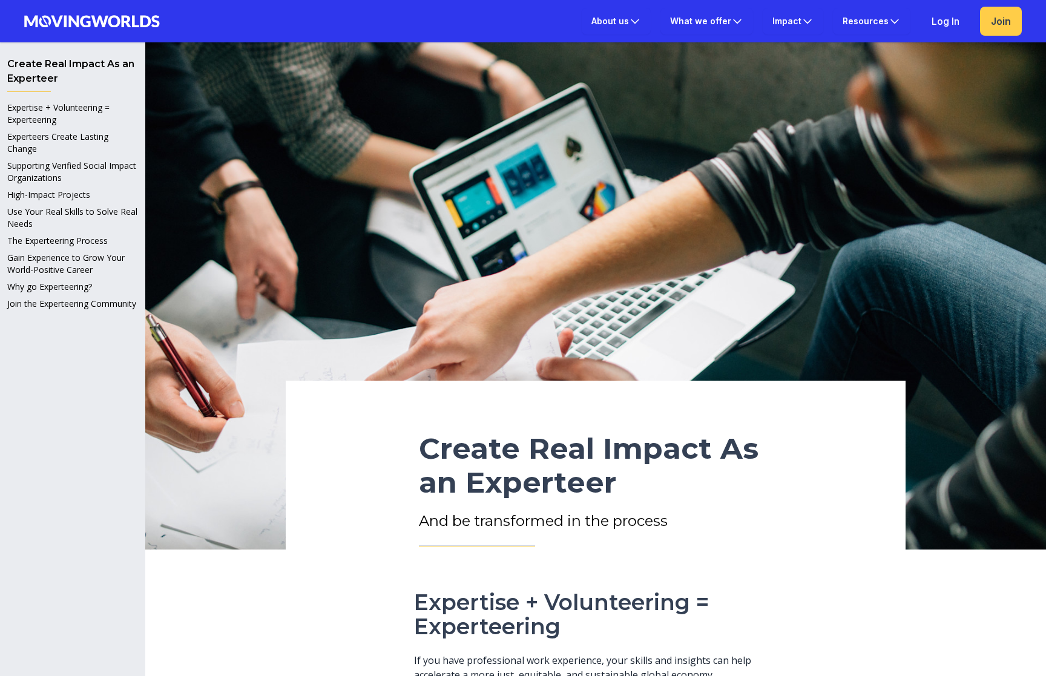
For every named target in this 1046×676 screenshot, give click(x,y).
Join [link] (1001, 21)
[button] (616, 21)
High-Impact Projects (48, 194)
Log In (945, 21)
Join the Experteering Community (71, 303)
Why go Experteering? (49, 286)
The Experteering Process (57, 240)
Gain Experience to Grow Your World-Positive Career (66, 263)
